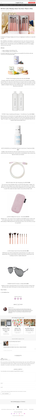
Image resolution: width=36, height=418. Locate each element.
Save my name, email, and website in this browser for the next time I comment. (14, 391)
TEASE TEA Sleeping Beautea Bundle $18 (18, 78)
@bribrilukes (10, 312)
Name (2, 383)
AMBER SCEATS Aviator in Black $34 (18, 283)
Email (2, 387)
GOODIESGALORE (4, 54)
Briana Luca (3, 10)
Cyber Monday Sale (10, 42)
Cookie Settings (31, 409)
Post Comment (5, 393)
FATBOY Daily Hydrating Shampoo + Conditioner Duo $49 (18, 114)
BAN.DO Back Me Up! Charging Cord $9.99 (18, 182)
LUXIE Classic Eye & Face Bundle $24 (18, 251)
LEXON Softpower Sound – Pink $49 (18, 216)
